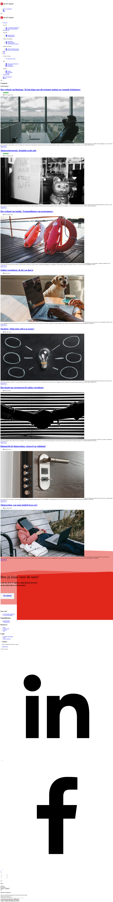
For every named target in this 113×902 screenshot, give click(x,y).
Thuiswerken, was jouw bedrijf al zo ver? (19, 505)
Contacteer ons (10, 66)
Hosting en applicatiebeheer (13, 50)
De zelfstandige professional (13, 27)
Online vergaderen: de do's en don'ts (17, 270)
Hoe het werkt (6, 74)
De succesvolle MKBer (12, 28)
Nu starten (7, 595)
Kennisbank (10, 64)
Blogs (7, 73)
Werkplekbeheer (11, 36)
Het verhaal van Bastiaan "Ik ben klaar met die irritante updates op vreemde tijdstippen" (41, 89)
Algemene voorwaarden (8, 636)
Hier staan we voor (11, 58)
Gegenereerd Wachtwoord (6, 897)
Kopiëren (17, 899)
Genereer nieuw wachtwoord (7, 899)
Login (5, 78)
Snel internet (10, 41)
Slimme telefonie (11, 42)
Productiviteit (6, 92)
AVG (4, 637)
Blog (4, 51)
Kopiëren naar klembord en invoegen (12, 900)
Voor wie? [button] (5, 22)
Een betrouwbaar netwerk (13, 43)
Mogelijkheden (6, 30)
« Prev (2, 147)
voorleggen (7, 888)
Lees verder (3, 146)
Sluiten (2, 888)
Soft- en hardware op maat (13, 48)
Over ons (5, 629)
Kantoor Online (10, 35)
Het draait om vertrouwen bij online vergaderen (22, 387)
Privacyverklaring (6, 638)
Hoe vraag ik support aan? (12, 63)
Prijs (4, 52)
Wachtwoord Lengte (5, 896)
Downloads (9, 72)
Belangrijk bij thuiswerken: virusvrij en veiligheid (23, 446)
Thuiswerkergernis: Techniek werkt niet (18, 150)
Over (4, 53)
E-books (9, 71)
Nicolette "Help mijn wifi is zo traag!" (18, 329)
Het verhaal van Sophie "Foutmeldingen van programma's (27, 211)
